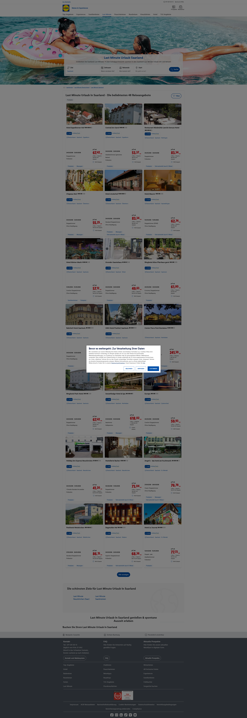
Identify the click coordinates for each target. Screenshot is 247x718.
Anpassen (141, 368)
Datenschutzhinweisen (118, 363)
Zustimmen (153, 368)
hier (144, 363)
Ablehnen (129, 368)
